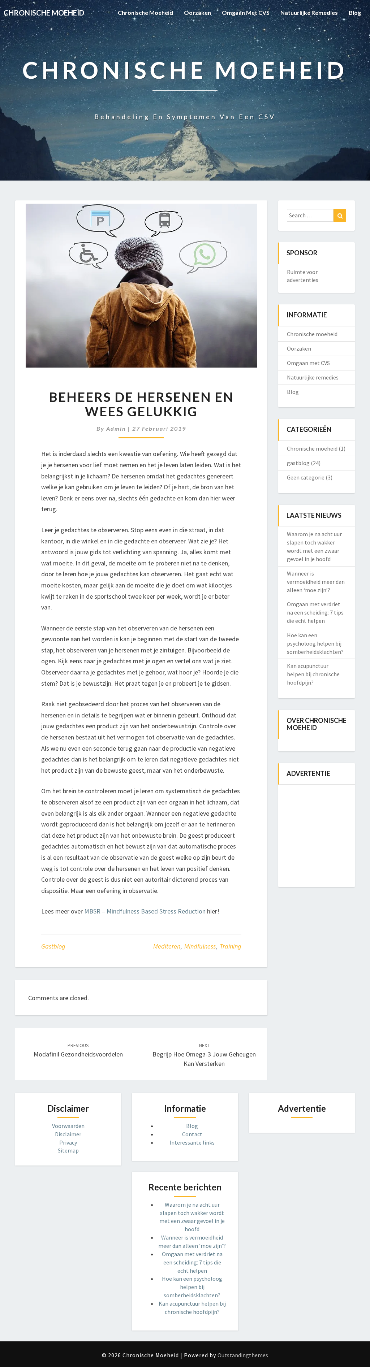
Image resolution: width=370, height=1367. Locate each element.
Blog (355, 12)
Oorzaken (197, 12)
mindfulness (200, 946)
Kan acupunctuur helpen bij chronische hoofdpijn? (313, 674)
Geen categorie (305, 477)
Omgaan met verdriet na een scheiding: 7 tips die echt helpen (315, 612)
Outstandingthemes (243, 1355)
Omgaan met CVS (246, 12)
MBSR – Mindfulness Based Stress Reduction (145, 911)
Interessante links (192, 1142)
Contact (192, 1134)
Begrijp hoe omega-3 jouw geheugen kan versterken (204, 1054)
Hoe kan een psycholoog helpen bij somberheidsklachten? (315, 643)
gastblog (53, 946)
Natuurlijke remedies (309, 12)
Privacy (68, 1142)
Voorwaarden (68, 1125)
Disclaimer (68, 1134)
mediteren (166, 946)
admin (116, 428)
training (230, 946)
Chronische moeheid (145, 12)
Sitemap (68, 1150)
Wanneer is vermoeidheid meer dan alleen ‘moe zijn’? (316, 582)
